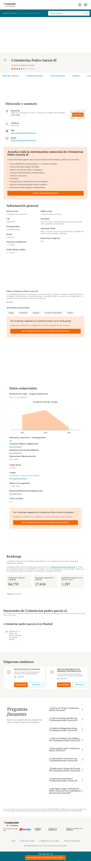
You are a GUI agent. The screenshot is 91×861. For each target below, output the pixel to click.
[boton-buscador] (86, 13)
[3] (17, 69)
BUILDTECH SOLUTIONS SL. (27, 669)
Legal (13, 841)
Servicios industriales (53, 312)
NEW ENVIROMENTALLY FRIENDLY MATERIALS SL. (69, 670)
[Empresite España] (11, 5)
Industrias (23, 312)
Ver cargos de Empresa (18, 479)
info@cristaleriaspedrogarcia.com (23, 140)
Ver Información (15, 447)
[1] (12, 69)
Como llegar (15, 115)
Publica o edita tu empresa (74, 829)
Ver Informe (21, 685)
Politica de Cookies (27, 841)
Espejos (36, 312)
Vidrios (70, 312)
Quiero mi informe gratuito (45, 193)
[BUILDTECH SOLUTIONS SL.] (9, 672)
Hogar (11, 312)
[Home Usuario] (80, 5)
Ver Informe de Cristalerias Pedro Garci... (45, 858)
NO (10, 441)
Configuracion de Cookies (49, 841)
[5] (22, 69)
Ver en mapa (78, 114)
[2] (15, 69)
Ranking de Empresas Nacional (63, 567)
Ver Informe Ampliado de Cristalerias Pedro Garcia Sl (45, 331)
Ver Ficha (36, 685)
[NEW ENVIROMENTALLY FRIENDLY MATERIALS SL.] (51, 672)
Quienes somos (38, 829)
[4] (19, 69)
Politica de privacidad (72, 841)
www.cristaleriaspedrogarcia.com (23, 133)
